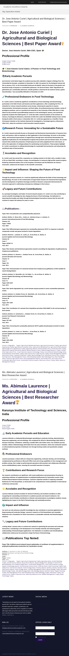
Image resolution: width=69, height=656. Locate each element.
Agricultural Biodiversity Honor (30, 345)
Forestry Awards (41, 568)
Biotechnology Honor (21, 564)
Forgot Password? (40, 644)
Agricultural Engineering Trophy (31, 561)
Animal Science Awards (14, 563)
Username (41, 625)
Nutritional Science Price (52, 355)
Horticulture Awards (8, 569)
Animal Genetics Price (44, 348)
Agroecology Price (7, 348)
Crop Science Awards (51, 564)
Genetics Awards (52, 568)
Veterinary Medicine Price (33, 574)
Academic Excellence (28, 26)
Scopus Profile (6, 62)
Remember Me (41, 637)
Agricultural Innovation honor (23, 347)
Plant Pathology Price (48, 357)
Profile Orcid (6, 64)
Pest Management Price (14, 572)
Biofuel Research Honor (34, 350)
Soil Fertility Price (46, 358)
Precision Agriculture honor (14, 358)
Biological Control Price (55, 563)
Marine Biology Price (38, 355)
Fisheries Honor (43, 566)
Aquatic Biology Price (41, 563)
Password (41, 631)
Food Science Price (30, 353)
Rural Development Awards (32, 358)
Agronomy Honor (46, 561)
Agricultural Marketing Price (41, 347)
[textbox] (34, 278)
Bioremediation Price (8, 564)
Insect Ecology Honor (21, 569)
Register (37, 642)
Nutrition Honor (49, 571)
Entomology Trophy (38, 352)
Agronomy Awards (31, 348)
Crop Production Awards (24, 352)
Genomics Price (62, 568)
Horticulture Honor (7, 355)
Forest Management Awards (58, 353)
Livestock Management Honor (37, 569)
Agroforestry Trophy (19, 348)
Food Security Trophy (42, 353)
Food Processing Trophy (55, 566)
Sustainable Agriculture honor (11, 360)
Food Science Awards (16, 568)
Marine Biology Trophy (53, 569)
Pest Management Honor (19, 357)
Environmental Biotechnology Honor (55, 352)
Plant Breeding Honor (28, 572)
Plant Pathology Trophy (42, 572)
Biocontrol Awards (20, 350)
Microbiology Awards (37, 571)
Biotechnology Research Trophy (51, 350)
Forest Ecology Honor (29, 568)
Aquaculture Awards (8, 350)
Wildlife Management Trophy (50, 574)
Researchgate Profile (8, 428)
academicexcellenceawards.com (22, 614)
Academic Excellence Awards (15, 7)
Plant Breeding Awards (34, 357)
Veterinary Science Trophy (47, 360)
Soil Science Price (57, 358)
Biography (11, 345)
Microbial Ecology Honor (23, 571)
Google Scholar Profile (8, 61)
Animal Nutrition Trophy (58, 348)
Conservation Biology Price (36, 564)
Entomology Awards (13, 566)
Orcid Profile (6, 427)
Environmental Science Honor (29, 566)
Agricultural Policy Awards (58, 347)
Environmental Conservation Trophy (13, 353)
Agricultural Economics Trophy (49, 345)
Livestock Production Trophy (22, 355)
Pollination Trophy (55, 572)
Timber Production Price (18, 574)
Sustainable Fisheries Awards (30, 360)
